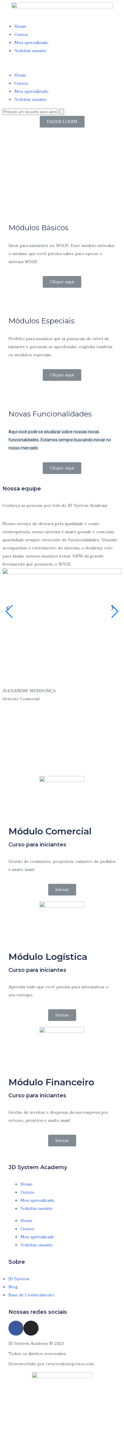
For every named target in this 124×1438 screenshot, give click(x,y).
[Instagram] (31, 1328)
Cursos (21, 34)
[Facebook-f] (15, 1328)
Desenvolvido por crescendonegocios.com (51, 1363)
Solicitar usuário (30, 50)
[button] (62, 63)
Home (20, 26)
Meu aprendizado (31, 42)
